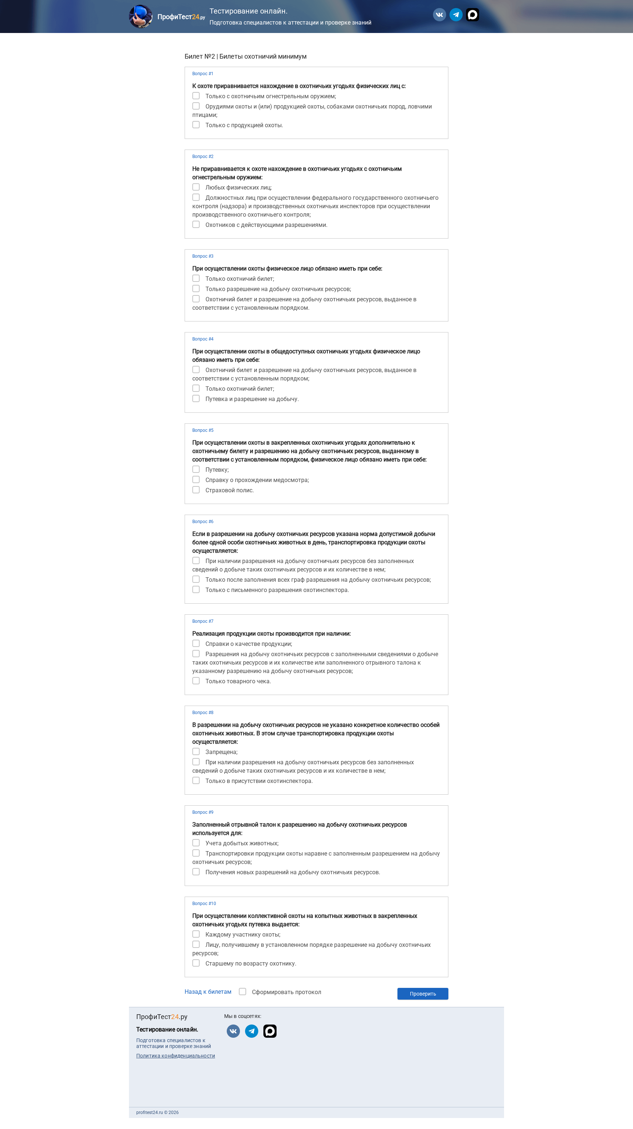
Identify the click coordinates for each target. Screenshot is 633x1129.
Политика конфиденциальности (175, 1056)
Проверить (423, 994)
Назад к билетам (208, 991)
